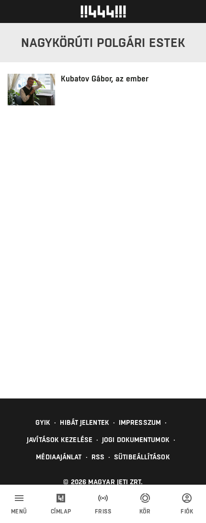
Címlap (61, 511)
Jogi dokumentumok (136, 439)
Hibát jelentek (84, 422)
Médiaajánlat (58, 457)
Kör (145, 511)
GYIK (42, 422)
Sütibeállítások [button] (142, 457)
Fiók (187, 511)
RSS (98, 457)
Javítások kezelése (59, 439)
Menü (19, 511)
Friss (103, 511)
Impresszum (140, 422)
